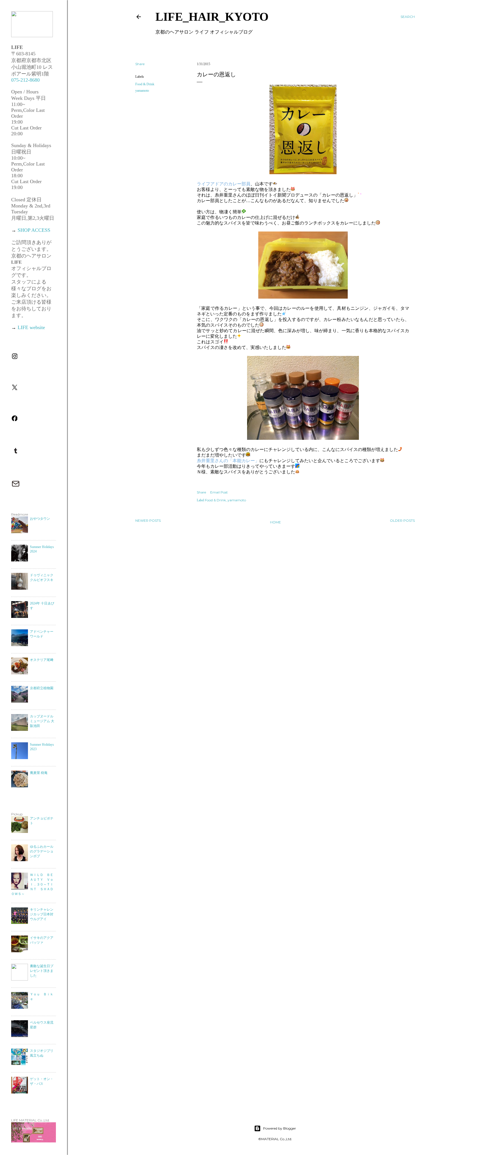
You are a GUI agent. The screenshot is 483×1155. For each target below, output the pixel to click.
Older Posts (402, 520)
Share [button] (140, 64)
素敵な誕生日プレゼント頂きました (41, 970)
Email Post (219, 492)
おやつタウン (40, 519)
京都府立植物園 (41, 688)
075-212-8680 (25, 80)
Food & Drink (144, 84)
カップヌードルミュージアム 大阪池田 (42, 721)
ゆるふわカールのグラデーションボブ (41, 851)
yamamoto (142, 91)
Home (275, 522)
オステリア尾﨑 (41, 660)
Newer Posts (148, 520)
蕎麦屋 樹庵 (39, 773)
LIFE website (31, 327)
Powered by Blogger (279, 1128)
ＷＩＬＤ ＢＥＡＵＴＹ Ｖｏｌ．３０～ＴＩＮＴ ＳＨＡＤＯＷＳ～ (32, 884)
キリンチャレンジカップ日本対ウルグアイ (41, 914)
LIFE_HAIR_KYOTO (212, 16)
